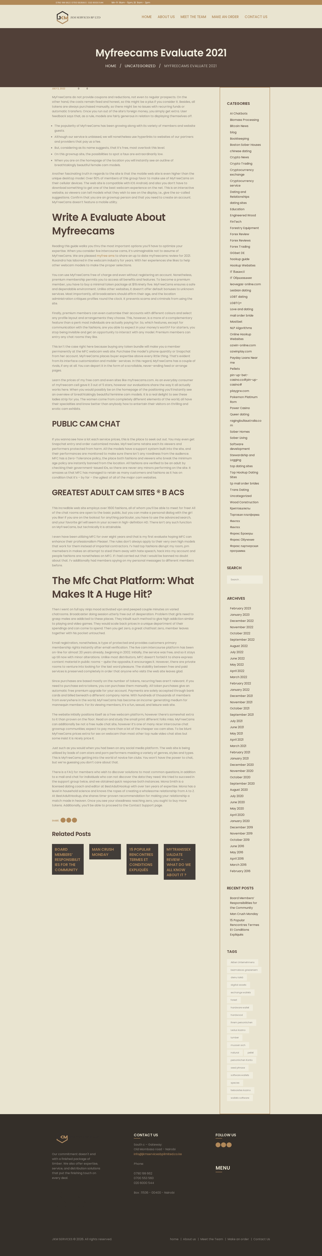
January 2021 (239, 758)
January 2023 (240, 615)
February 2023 (240, 608)
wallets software (240, 1097)
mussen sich (238, 1045)
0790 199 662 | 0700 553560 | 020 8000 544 (79, 2)
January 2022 (240, 690)
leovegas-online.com (245, 284)
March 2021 (238, 746)
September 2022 (242, 639)
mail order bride (241, 315)
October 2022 (240, 633)
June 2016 (237, 846)
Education (237, 209)
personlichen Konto (241, 1060)
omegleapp (60, 1197)
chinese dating (240, 151)
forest (234, 999)
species (235, 1082)
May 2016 (236, 852)
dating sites (238, 203)
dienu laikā (237, 977)
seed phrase (238, 1067)
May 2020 (237, 808)
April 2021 (237, 739)
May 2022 (237, 664)
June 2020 (237, 802)
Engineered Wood (243, 215)
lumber (235, 1037)
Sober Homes (240, 432)
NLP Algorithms (241, 328)
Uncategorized (140, 66)
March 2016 (238, 865)
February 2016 (240, 871)
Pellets (235, 369)
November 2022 (241, 627)
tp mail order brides (244, 483)
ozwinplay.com (241, 351)
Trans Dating (239, 490)
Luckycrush (60, 1206)
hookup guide (240, 259)
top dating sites (241, 466)
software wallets (240, 1075)
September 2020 (242, 783)
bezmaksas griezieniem (244, 970)
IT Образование (241, 278)
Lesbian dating (240, 290)
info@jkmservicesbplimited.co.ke (158, 1154)
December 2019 (241, 827)
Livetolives (76, 1206)
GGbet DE (237, 253)
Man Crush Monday (103, 852)
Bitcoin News (239, 126)
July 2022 (236, 652)
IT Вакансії (237, 272)
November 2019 (241, 833)
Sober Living (238, 438)
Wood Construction (244, 502)
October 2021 (240, 708)
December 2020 (242, 765)
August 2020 (239, 790)
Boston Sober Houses (245, 145)
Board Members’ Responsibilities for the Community (67, 859)
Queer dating (239, 414)
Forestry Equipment (244, 228)
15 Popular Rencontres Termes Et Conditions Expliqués (141, 859)
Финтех (235, 521)
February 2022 (240, 683)
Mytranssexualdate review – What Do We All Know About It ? (179, 862)
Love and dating (241, 309)
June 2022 (237, 658)
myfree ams (106, 256)
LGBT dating (238, 297)
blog (233, 132)
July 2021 (236, 721)
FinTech (236, 222)
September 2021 (242, 715)
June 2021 (237, 727)
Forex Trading (240, 246)
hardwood (237, 1015)
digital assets (238, 984)
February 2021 (240, 752)
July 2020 (237, 796)
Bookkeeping (239, 138)
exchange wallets (241, 992)
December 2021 (241, 696)
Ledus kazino (238, 1030)
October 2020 (240, 777)
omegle (57, 1192)
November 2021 (241, 702)
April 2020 (237, 815)
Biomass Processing (244, 120)
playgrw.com (239, 391)
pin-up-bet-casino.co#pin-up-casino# (244, 380)
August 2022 (239, 646)
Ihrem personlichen (241, 1022)
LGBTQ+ (236, 303)
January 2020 (240, 821)
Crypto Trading (241, 163)
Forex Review (239, 234)
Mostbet (236, 321)
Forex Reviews (240, 240)
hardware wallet (240, 1007)
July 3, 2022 (58, 88)
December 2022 (242, 621)
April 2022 (237, 671)
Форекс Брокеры (241, 533)
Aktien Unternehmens (243, 962)
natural (235, 1052)
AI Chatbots (238, 113)
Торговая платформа (244, 515)
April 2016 (237, 858)
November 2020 (241, 771)
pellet (251, 1052)
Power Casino (240, 408)
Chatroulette (61, 1202)
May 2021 (236, 733)
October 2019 (240, 840)
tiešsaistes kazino (241, 1090)
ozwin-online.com (243, 345)
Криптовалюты (240, 508)
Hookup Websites (242, 265)
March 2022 (238, 677)
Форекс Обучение (242, 540)
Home (110, 66)
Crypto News (239, 157)
